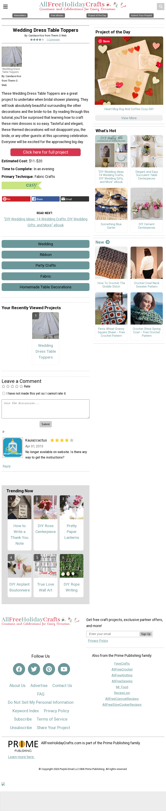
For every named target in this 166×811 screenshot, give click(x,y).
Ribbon (46, 254)
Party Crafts (45, 265)
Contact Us (62, 685)
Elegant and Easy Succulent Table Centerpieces (147, 175)
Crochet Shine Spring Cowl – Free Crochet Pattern (147, 332)
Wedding (45, 244)
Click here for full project (45, 152)
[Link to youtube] (64, 669)
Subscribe (23, 719)
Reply (7, 466)
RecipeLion (122, 693)
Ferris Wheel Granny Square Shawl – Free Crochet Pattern (111, 332)
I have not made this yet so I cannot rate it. (36, 393)
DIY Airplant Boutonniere (19, 587)
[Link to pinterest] (49, 669)
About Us (17, 685)
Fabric (45, 276)
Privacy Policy (56, 710)
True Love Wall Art (45, 587)
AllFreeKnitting (122, 675)
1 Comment (53, 39)
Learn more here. (21, 757)
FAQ (40, 694)
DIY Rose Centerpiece (45, 528)
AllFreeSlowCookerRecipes (122, 705)
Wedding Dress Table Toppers (45, 351)
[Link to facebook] (19, 669)
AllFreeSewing (122, 681)
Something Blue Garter (111, 226)
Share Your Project (53, 727)
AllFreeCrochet (122, 669)
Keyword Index (25, 710)
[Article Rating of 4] (37, 39)
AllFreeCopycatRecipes (122, 699)
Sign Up (145, 634)
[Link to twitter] (34, 669)
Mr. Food (122, 687)
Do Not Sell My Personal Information (40, 702)
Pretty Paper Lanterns (71, 531)
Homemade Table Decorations (45, 287)
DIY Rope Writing (72, 587)
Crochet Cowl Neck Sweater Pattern (146, 285)
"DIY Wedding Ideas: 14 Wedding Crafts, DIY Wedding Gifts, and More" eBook (45, 222)
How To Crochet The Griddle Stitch (111, 285)
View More (129, 118)
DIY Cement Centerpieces (146, 226)
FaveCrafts (122, 664)
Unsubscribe (21, 727)
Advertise (39, 685)
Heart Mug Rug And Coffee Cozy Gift (128, 109)
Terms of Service (52, 719)
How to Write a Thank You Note (19, 534)
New (100, 242)
